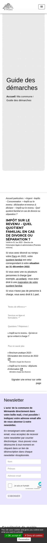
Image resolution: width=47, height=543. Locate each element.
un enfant (21, 279)
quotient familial (14, 259)
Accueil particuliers (15, 198)
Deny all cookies (34, 535)
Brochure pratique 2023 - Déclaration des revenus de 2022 (23, 356)
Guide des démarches (18, 100)
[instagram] (26, 517)
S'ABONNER (14, 496)
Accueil (10, 96)
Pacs (14, 256)
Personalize (24, 539)
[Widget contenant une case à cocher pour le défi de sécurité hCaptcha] (23, 486)
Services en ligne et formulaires (16, 316)
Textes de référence (16, 307)
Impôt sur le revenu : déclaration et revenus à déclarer (21, 204)
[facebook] (20, 517)
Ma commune (24, 96)
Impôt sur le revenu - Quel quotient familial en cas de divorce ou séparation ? (23, 211)
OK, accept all (14, 535)
